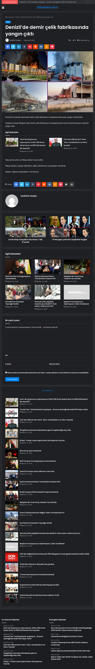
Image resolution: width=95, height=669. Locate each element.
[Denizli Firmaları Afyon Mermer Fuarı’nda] (11, 474)
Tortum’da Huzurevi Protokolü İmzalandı (37, 574)
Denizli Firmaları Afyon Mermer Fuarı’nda (37, 471)
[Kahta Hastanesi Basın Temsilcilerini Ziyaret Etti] (47, 267)
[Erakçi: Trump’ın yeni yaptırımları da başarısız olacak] (11, 443)
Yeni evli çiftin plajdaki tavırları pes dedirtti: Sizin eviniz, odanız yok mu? (46, 304)
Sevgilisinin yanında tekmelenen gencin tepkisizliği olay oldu (45, 430)
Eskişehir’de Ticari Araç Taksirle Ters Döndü (73, 277)
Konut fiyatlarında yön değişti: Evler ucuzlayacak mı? (42, 512)
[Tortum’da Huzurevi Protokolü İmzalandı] (11, 577)
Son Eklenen (47, 390)
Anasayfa (10, 17)
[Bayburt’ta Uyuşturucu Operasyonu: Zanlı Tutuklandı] (77, 292)
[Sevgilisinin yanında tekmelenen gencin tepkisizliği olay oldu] (11, 433)
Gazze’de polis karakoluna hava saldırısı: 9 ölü (39, 595)
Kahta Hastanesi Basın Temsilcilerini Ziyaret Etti (45, 277)
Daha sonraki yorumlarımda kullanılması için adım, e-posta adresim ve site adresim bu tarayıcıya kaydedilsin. (48, 373)
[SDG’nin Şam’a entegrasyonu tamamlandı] (18, 267)
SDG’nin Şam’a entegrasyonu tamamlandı (17, 277)
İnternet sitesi (54, 364)
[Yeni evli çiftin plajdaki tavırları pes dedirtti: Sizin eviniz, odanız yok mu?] (47, 292)
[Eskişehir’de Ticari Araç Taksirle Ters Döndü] (77, 267)
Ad (7, 355)
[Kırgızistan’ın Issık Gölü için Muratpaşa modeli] (11, 588)
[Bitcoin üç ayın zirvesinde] (11, 454)
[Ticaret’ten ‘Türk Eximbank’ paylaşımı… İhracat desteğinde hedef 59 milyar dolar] (11, 412)
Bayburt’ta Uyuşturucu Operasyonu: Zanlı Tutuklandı (76, 303)
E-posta (8, 364)
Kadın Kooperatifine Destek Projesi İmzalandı (39, 492)
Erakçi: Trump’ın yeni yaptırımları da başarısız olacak (42, 440)
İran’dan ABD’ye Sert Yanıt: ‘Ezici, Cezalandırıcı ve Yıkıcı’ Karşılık (75, 142)
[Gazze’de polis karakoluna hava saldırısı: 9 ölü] (11, 598)
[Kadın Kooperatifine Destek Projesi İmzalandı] (11, 495)
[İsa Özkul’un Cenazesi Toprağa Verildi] (18, 292)
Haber (17, 17)
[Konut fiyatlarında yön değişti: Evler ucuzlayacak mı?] (11, 515)
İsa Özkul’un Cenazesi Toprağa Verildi (14, 303)
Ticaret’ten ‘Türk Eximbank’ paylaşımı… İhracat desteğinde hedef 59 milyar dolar (47, 2)
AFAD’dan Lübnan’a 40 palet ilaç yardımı (37, 564)
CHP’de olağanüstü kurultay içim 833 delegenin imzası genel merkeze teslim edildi (54, 554)
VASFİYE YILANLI (15, 40)
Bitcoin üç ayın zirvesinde (30, 451)
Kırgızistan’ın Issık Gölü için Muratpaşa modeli (39, 585)
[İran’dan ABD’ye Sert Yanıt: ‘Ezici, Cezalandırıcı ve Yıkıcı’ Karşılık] (55, 142)
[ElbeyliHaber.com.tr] (47, 7)
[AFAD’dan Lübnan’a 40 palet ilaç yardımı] (11, 567)
